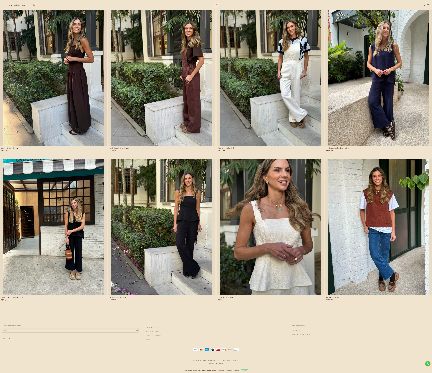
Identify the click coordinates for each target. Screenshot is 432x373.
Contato (149, 339)
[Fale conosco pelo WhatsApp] (427, 363)
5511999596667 (296, 330)
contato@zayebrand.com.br (301, 334)
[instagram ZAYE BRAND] (4, 338)
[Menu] (4, 5)
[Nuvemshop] (216, 364)
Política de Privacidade (153, 335)
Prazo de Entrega (151, 327)
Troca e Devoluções (152, 331)
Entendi (244, 370)
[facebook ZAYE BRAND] (10, 338)
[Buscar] (34, 5)
